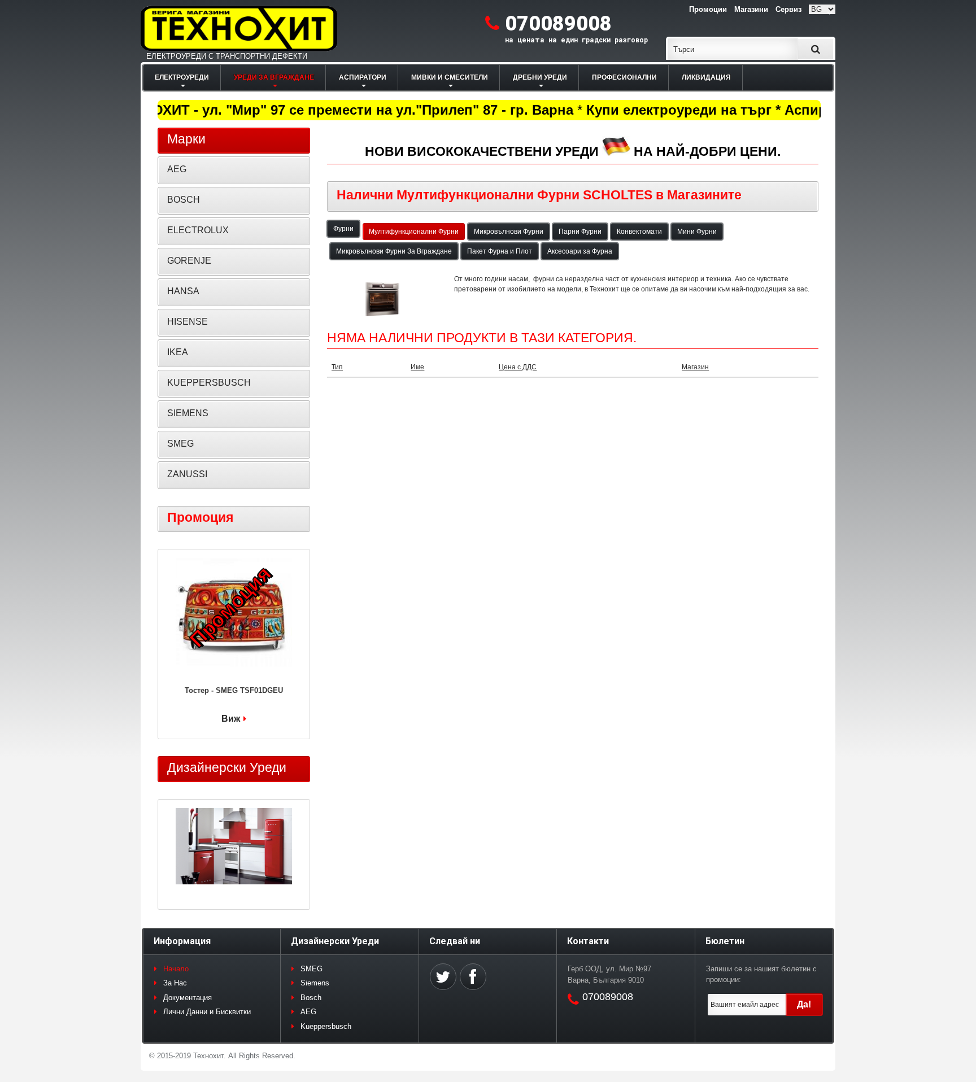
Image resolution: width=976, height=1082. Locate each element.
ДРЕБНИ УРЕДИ (540, 77)
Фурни (343, 229)
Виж (230, 718)
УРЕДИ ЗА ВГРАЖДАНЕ (274, 77)
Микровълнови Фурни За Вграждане (394, 251)
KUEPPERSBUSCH (209, 382)
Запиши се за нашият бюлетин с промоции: (761, 974)
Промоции (708, 9)
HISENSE (187, 321)
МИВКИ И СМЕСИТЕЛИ (449, 77)
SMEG (180, 443)
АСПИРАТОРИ (362, 77)
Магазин (695, 367)
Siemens (314, 983)
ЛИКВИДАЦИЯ (706, 77)
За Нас (175, 983)
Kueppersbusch (325, 1026)
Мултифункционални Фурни (414, 231)
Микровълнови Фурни (508, 231)
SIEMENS (187, 413)
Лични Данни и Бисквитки (207, 1011)
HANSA (183, 291)
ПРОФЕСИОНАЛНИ (624, 77)
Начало (176, 969)
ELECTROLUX (198, 230)
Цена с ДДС (518, 367)
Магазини (751, 9)
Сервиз (788, 9)
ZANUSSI (187, 474)
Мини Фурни (697, 231)
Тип (337, 367)
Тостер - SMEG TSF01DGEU (234, 690)
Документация (187, 997)
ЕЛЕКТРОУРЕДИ (182, 77)
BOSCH (183, 199)
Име (417, 367)
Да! (804, 1004)
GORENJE (189, 260)
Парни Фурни (580, 231)
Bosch (310, 997)
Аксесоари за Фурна (579, 251)
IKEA (177, 352)
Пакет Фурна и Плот (499, 251)
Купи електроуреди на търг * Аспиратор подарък (744, 109)
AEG (176, 169)
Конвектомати (639, 231)
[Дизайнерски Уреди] (234, 847)
